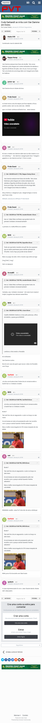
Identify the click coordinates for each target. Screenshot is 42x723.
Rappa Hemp (12, 58)
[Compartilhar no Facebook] (5, 659)
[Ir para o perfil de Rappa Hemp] (4, 58)
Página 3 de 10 (21, 31)
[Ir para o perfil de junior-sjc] (4, 83)
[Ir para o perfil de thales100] (4, 38)
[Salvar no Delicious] (12, 659)
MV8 (10, 235)
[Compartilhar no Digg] (9, 659)
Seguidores (19, 645)
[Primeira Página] (2, 31)
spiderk (10, 582)
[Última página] (39, 31)
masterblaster (27, 215)
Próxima (34, 31)
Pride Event (12, 97)
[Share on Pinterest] (22, 659)
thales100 (11, 37)
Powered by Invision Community (21, 720)
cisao (24, 310)
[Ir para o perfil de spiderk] (4, 583)
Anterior (7, 31)
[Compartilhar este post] (38, 39)
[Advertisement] (21, 691)
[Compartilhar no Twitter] (2, 659)
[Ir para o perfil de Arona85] (4, 274)
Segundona (28, 27)
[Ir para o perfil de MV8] (4, 236)
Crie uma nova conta (21, 623)
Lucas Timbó (7, 27)
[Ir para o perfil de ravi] (4, 148)
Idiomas (17, 715)
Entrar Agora (21, 637)
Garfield (25, 400)
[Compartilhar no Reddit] (15, 659)
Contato (25, 715)
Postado (15, 39)
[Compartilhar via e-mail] (19, 659)
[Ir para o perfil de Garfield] (4, 376)
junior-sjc (11, 82)
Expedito (25, 243)
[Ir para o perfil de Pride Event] (4, 98)
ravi (9, 147)
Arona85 (11, 273)
